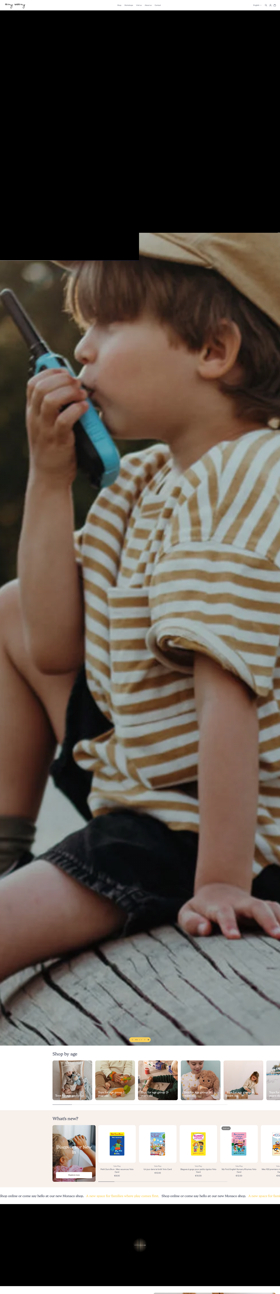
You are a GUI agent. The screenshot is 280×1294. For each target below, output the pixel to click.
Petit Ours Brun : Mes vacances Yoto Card (117, 1170)
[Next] (225, 1080)
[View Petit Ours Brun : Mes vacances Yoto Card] (117, 1144)
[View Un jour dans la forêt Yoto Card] (158, 1144)
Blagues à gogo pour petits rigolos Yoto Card (198, 1170)
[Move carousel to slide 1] (135, 1040)
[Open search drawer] (266, 5)
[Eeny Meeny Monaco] (15, 5)
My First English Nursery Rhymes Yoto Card (239, 1170)
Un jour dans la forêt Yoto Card (158, 1169)
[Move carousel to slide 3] (141, 1040)
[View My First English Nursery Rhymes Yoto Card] (239, 1144)
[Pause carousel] (148, 1039)
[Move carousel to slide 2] (138, 1040)
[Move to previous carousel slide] (132, 1039)
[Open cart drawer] (275, 5)
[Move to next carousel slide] (145, 1039)
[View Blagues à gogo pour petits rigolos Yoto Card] (198, 1144)
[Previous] (55, 1080)
